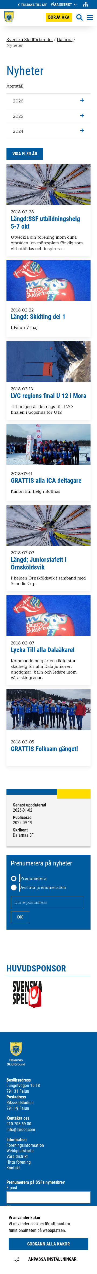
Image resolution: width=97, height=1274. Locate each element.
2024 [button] (18, 131)
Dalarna (64, 39)
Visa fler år (24, 153)
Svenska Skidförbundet (29, 39)
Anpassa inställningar (52, 1259)
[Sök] (79, 17)
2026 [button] (18, 101)
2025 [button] (18, 116)
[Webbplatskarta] (86, 4)
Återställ (14, 86)
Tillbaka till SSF (34, 5)
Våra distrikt (61, 5)
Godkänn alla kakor (48, 1244)
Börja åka (59, 17)
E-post (11, 1187)
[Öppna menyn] (90, 17)
